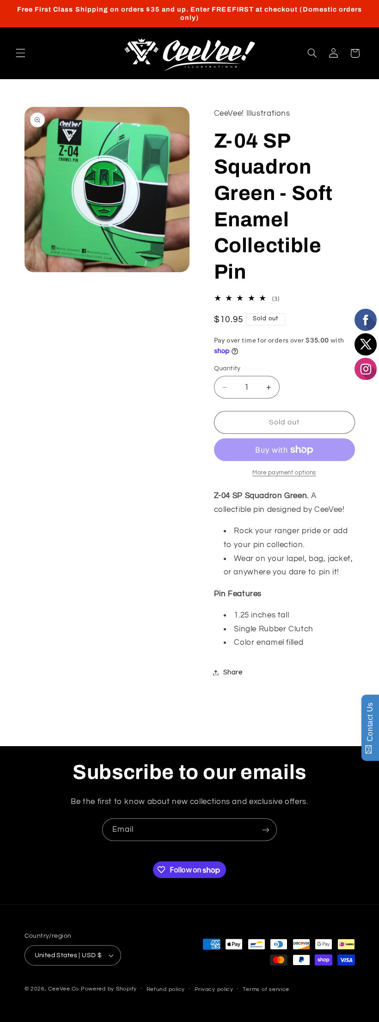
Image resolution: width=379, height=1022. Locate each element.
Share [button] (233, 672)
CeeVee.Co (63, 988)
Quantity (227, 368)
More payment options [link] (284, 473)
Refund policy (166, 989)
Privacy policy (214, 989)
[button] (20, 53)
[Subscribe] (265, 829)
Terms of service (266, 989)
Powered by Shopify (109, 988)
